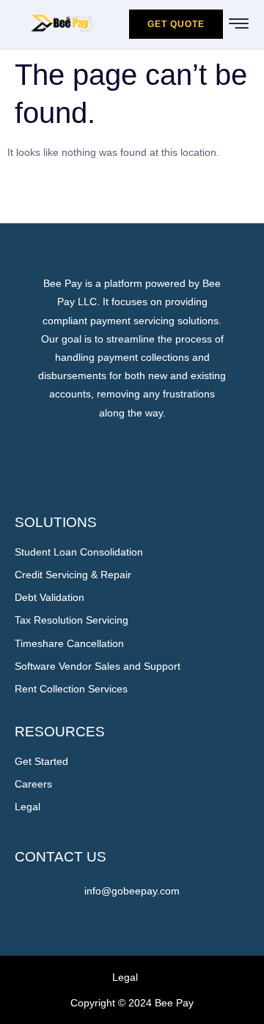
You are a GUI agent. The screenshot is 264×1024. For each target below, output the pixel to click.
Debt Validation (49, 597)
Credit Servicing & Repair (73, 574)
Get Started (41, 761)
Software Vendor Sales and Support (97, 666)
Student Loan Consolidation (79, 552)
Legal (27, 806)
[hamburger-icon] (239, 26)
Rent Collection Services (71, 689)
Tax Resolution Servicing (71, 620)
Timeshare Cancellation (69, 643)
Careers (33, 784)
